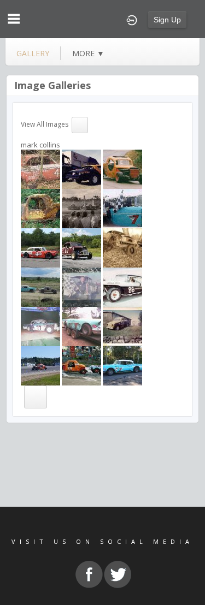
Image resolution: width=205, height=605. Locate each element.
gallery (32, 53)
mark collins (40, 145)
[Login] (131, 19)
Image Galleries (52, 85)
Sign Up (167, 19)
